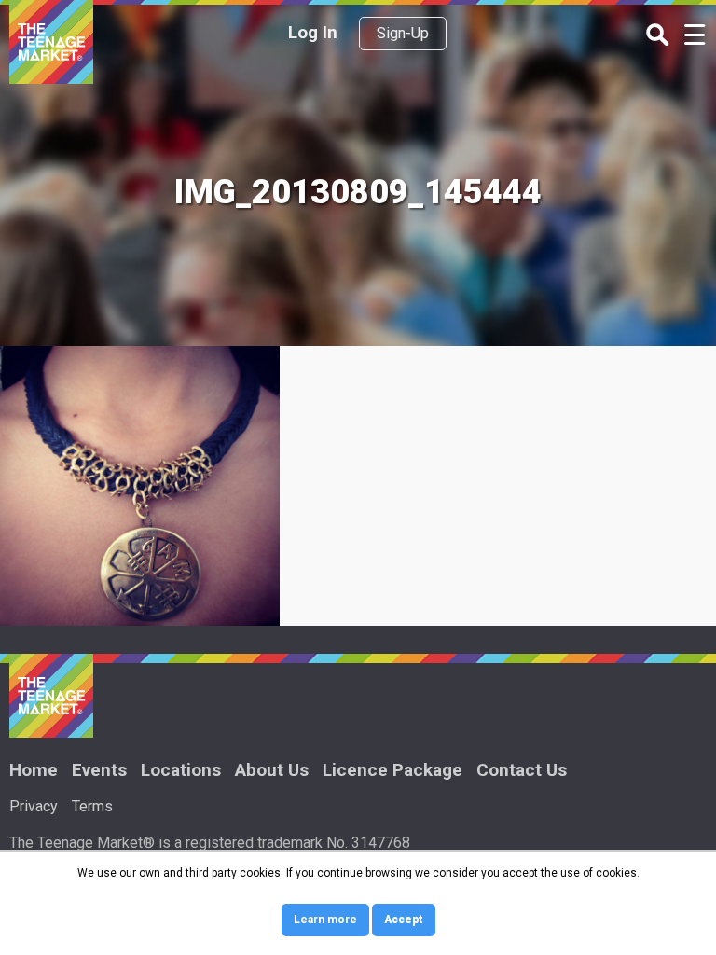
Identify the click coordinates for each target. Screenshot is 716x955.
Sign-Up (403, 33)
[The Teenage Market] (51, 42)
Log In (312, 32)
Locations (181, 770)
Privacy (33, 806)
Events (99, 770)
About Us (272, 770)
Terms (92, 806)
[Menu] (695, 36)
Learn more (325, 919)
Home (33, 770)
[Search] (657, 35)
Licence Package (392, 770)
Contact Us (521, 770)
